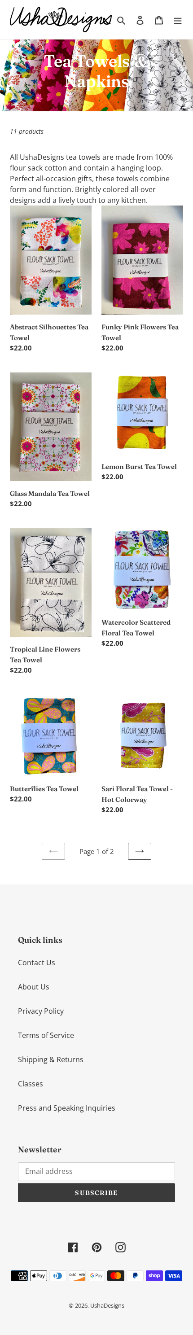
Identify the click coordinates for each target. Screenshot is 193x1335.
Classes (30, 1084)
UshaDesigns (107, 1305)
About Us (33, 987)
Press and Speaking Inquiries (66, 1108)
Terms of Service (46, 1035)
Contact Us (36, 962)
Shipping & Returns (50, 1059)
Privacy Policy (41, 1011)
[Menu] (177, 20)
